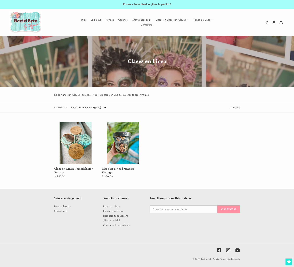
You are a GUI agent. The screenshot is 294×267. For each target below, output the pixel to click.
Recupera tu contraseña (115, 216)
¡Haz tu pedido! (111, 220)
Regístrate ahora (111, 206)
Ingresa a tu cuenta (113, 211)
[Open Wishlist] (288, 261)
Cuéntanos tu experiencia (116, 225)
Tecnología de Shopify (230, 259)
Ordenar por (60, 107)
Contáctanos (60, 211)
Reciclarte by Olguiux (210, 259)
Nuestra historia (62, 206)
